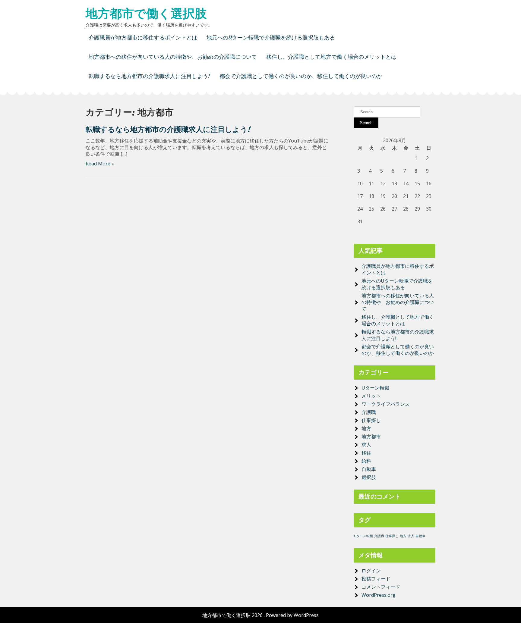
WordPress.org (379, 595)
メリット (371, 396)
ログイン (371, 570)
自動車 (369, 469)
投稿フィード (376, 578)
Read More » (100, 163)
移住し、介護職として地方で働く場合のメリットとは (331, 56)
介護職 (369, 412)
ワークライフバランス (386, 404)
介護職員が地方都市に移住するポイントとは (143, 37)
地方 (366, 428)
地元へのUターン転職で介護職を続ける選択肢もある (271, 37)
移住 (366, 452)
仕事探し (371, 420)
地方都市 (371, 436)
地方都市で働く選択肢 (146, 13)
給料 (366, 461)
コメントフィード (381, 587)
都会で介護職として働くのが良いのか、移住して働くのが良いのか (300, 76)
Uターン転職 (375, 387)
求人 (366, 444)
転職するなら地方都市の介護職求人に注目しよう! (149, 76)
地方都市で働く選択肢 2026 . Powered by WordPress (260, 615)
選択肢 (369, 477)
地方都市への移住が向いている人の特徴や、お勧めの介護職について (173, 56)
